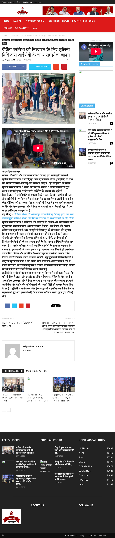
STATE (71, 40)
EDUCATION (54, 21)
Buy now (37, 2)
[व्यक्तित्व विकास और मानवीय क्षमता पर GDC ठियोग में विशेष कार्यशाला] (13, 384)
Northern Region (35, 21)
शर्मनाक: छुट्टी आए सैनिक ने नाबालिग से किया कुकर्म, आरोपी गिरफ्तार (64, 476)
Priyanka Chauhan (13, 60)
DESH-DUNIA (89, 21)
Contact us (27, 2)
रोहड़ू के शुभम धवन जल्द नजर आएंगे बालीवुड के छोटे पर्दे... (64, 450)
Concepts (6, 40)
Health (65, 21)
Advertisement (8, 2)
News (55, 40)
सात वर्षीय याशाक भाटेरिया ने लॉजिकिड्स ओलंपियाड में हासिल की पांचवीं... (26, 464)
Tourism (7, 28)
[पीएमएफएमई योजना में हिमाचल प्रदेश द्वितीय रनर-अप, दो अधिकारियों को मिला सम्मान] (64, 384)
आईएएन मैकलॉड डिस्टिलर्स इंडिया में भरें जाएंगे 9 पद (17, 324)
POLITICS (76, 21)
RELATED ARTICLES (13, 371)
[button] (109, 24)
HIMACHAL (16, 21)
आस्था (35, 28)
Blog (18, 2)
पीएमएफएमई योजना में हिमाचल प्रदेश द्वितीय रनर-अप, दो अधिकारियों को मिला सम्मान (63, 398)
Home (6, 21)
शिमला (4, 43)
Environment (22, 28)
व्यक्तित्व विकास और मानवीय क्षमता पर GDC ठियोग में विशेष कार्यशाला (12, 398)
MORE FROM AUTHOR (36, 371)
